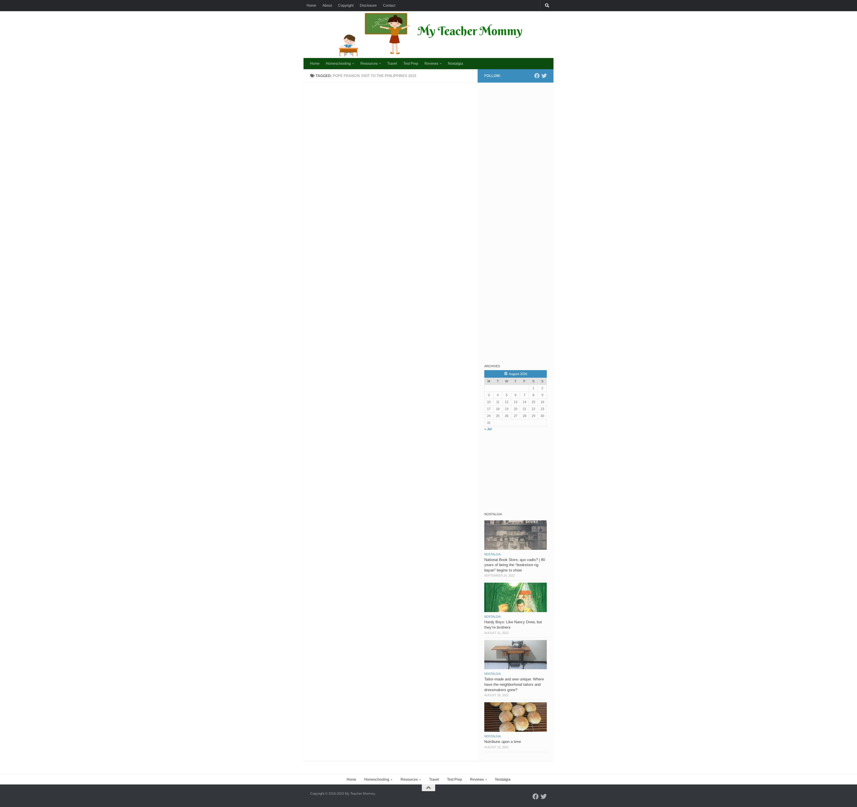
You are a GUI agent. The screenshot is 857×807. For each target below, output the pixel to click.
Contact (389, 5)
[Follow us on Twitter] (544, 75)
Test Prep (410, 63)
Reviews (431, 63)
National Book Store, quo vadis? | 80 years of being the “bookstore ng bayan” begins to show (514, 565)
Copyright (346, 5)
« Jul (488, 429)
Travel (392, 63)
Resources (369, 63)
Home (311, 5)
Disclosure (368, 5)
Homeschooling (338, 63)
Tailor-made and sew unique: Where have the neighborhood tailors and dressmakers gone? (514, 684)
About (327, 5)
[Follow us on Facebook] (537, 75)
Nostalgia (455, 63)
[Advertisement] (517, 117)
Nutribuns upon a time (502, 742)
